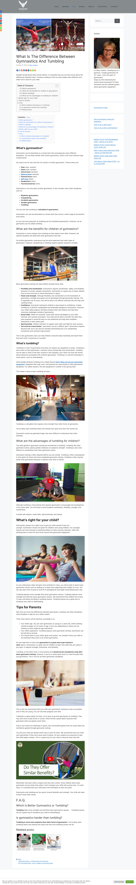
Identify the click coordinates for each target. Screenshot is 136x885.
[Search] (117, 21)
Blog (73, 6)
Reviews (82, 6)
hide (28, 117)
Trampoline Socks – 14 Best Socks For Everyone (33, 861)
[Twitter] (19, 70)
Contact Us (114, 6)
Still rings (24, 179)
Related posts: (27, 109)
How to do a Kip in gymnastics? (105, 128)
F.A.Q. (21, 103)
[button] (56, 85)
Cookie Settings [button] (119, 882)
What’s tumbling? (28, 93)
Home (57, 6)
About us (91, 6)
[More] (35, 70)
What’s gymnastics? (29, 88)
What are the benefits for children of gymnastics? (39, 91)
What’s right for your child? (28, 98)
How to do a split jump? (102, 125)
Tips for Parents (24, 100)
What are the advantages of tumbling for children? (40, 96)
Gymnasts (65, 6)
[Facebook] (17, 70)
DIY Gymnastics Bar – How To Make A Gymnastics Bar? (35, 863)
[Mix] (31, 70)
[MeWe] (28, 70)
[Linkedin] (24, 70)
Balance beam (26, 174)
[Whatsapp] (33, 70)
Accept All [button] (130, 882)
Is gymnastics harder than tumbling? (34, 107)
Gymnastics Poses (101, 108)
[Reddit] (22, 70)
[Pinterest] (26, 70)
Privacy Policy (102, 6)
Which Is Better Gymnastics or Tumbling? (36, 105)
